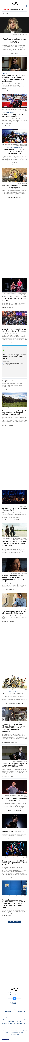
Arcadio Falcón (5, 838)
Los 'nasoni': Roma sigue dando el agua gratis (14, 187)
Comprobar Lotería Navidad (10, 1028)
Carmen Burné (5, 342)
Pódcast (25, 1036)
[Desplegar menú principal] (3, 6)
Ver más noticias (14, 921)
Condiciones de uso (7, 1019)
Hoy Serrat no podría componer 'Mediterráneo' (14, 799)
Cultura (5, 13)
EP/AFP (3, 915)
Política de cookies (20, 1017)
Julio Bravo (4, 307)
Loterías (8, 1032)
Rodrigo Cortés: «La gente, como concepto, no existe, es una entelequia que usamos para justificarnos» (14, 78)
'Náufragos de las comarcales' (14, 693)
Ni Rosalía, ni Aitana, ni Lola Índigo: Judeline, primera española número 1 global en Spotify (13, 578)
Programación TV (13, 1030)
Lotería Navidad (21, 1028)
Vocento (7, 1016)
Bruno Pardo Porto (6, 90)
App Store (8, 1011)
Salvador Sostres (14, 53)
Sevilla (17, 6)
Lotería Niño (20, 1027)
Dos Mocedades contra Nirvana (14, 40)
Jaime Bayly (4, 389)
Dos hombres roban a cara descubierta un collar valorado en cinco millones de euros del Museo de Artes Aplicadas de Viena (14, 903)
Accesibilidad (23, 1019)
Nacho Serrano (5, 589)
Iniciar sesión (26, 6)
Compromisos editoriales (21, 1023)
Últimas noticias (22, 1030)
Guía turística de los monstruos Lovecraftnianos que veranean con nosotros (14, 543)
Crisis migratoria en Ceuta (16, 9)
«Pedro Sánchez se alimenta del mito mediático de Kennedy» (14, 612)
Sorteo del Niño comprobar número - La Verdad (12, 1036)
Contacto (21, 1016)
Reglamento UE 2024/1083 (14, 1021)
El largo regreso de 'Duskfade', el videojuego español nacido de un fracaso (14, 863)
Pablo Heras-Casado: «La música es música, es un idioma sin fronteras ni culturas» (14, 765)
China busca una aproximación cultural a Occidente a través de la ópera (14, 298)
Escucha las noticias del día (17, 1032)
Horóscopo (5, 1030)
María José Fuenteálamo (11, 703)
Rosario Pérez (5, 125)
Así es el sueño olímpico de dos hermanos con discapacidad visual (14, 356)
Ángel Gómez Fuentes (13, 197)
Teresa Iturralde (5, 621)
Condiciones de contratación (8, 1023)
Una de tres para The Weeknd (13, 831)
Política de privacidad (9, 1017)
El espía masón (7, 381)
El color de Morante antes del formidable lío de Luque (13, 115)
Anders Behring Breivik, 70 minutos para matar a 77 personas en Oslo (14, 151)
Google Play (22, 1011)
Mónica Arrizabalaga (6, 742)
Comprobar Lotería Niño (11, 1027)
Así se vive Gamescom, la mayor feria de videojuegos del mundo (14, 330)
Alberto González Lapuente (8, 519)
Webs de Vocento (22, 1039)
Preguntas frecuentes (14, 1034)
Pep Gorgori (4, 776)
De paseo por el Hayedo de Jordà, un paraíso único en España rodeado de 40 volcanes (14, 413)
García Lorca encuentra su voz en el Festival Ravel (14, 509)
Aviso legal (16, 1019)
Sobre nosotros (14, 1016)
